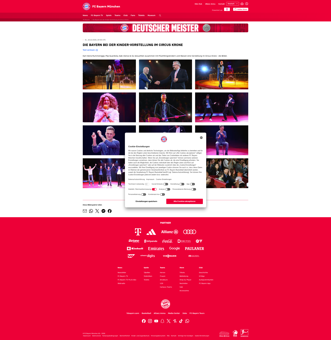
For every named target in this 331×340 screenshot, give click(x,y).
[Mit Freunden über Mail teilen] (85, 211)
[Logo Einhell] (135, 248)
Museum (151, 15)
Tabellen (147, 272)
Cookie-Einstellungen (202, 336)
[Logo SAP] (131, 256)
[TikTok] (181, 321)
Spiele (108, 15)
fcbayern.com (133, 313)
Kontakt (221, 4)
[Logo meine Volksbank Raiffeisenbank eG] (193, 256)
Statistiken (148, 276)
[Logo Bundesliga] (244, 333)
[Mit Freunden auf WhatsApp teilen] (91, 211)
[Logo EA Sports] (199, 241)
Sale (181, 287)
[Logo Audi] (189, 232)
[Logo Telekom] (138, 231)
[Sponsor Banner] (165, 28)
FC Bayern (86, 20)
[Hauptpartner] (227, 9)
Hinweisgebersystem (158, 336)
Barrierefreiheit (125, 336)
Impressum (87, 336)
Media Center (174, 313)
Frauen (162, 276)
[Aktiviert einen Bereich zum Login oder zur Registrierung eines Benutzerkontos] (246, 3)
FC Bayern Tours (197, 313)
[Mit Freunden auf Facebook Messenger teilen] (103, 211)
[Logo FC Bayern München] (165, 304)
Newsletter (122, 272)
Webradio (121, 283)
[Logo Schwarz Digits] (147, 256)
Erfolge (202, 276)
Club (125, 15)
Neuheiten (184, 283)
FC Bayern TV (97, 15)
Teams (117, 15)
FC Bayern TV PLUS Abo (127, 280)
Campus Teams (166, 287)
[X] (169, 321)
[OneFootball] (175, 321)
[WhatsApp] (187, 321)
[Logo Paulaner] (194, 248)
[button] (109, 74)
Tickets (141, 15)
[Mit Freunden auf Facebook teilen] (110, 211)
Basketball (146, 313)
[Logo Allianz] (169, 232)
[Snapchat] (162, 321)
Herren (162, 272)
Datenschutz (96, 336)
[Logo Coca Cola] (167, 241)
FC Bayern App (204, 283)
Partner (165, 222)
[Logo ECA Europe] (235, 333)
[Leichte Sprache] (242, 3)
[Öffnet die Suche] (160, 15)
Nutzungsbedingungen (110, 336)
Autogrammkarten (206, 280)
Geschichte (203, 272)
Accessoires (184, 290)
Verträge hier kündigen (185, 336)
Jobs (184, 313)
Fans (133, 15)
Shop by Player (185, 280)
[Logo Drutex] (184, 241)
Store (182, 267)
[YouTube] (156, 321)
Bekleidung (184, 276)
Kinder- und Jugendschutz (140, 336)
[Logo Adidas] (151, 232)
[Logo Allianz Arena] (224, 334)
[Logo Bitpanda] (150, 241)
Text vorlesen (89, 50)
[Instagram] (150, 321)
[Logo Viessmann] (169, 256)
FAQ (168, 336)
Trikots (182, 272)
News (85, 15)
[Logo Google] (174, 248)
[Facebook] (144, 321)
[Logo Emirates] (156, 248)
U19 (161, 283)
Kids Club (198, 4)
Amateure (164, 280)
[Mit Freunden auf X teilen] (97, 211)
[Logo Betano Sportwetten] (134, 241)
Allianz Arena (210, 4)
